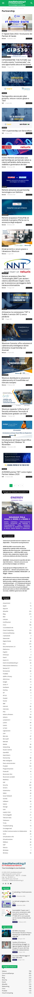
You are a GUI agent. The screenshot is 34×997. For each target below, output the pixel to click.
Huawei (5, 698)
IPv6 (4, 712)
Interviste (6, 709)
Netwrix (4, 38)
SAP (4, 782)
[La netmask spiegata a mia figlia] (6, 903)
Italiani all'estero (8, 714)
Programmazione (8, 769)
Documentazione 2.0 (9, 646)
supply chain (7, 812)
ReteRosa (6, 779)
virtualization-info (8, 836)
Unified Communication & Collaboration (15, 831)
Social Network (7, 796)
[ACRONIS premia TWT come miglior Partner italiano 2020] (17, 461)
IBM (4, 703)
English (5, 652)
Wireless (5, 853)
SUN (4, 809)
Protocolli (6, 771)
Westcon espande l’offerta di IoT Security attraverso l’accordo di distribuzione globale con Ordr (15, 411)
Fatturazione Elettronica (10, 665)
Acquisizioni (5, 214)
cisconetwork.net (8, 627)
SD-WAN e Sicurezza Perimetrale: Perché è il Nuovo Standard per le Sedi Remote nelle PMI (21, 933)
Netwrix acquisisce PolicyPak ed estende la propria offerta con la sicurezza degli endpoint (15, 220)
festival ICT (6, 668)
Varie (4, 834)
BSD (4, 617)
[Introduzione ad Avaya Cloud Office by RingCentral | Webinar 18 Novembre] (17, 429)
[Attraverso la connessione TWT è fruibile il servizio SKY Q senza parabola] (17, 301)
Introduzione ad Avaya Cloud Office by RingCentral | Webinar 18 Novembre (16, 442)
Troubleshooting (8, 826)
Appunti (5, 608)
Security (5, 785)
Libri (4, 733)
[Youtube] (10, 883)
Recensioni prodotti (9, 777)
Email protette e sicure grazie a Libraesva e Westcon (15, 250)
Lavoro (5, 722)
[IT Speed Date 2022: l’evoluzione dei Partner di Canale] (17, 23)
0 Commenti (29, 38)
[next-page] (22, 485)
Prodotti (5, 766)
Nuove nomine (7, 750)
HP (4, 693)
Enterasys (6, 655)
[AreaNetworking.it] (17, 3)
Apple (4, 606)
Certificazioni (7, 622)
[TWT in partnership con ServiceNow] (17, 118)
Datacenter (6, 638)
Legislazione (6, 731)
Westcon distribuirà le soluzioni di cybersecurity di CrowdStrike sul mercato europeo (16, 380)
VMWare (5, 842)
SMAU (5, 793)
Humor (5, 701)
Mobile (5, 744)
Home (3, 8)
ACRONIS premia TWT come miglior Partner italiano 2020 (17, 473)
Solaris (5, 804)
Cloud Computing (6, 57)
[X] (8, 883)
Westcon (4, 253)
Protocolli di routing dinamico (20, 542)
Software (5, 801)
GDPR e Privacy (7, 676)
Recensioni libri (7, 774)
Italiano (4, 340)
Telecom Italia (7, 817)
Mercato (5, 736)
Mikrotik (5, 741)
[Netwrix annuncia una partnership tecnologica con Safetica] (17, 180)
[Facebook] (3, 883)
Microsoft (6, 739)
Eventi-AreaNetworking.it (10, 663)
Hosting (5, 690)
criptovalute (6, 636)
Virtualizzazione (8, 839)
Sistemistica (6, 790)
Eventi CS (6, 660)
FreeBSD (5, 674)
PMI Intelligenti (7, 760)
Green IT (5, 684)
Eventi (5, 657)
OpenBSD (6, 752)
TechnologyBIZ (7, 815)
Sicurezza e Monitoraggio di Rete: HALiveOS (21, 956)
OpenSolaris (6, 755)
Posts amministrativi (9, 763)
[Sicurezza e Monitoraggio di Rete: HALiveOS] (6, 958)
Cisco (4, 625)
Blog (4, 614)
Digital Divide (7, 641)
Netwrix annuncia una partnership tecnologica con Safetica (15, 191)
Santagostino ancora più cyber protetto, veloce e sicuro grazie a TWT (15, 98)
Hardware (6, 687)
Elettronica (6, 649)
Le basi (5, 728)
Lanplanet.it (6, 720)
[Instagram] (5, 883)
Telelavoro (6, 820)
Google (5, 682)
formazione (6, 671)
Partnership (5, 246)
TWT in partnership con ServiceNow (17, 131)
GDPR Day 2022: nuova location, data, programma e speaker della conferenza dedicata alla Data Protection (15, 554)
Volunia (5, 847)
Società (5, 798)
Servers (5, 788)
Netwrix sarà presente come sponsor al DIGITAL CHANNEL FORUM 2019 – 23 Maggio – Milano (16, 571)
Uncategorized (7, 828)
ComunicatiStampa (11, 8)
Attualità (4, 30)
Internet (5, 706)
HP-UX (5, 695)
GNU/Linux (6, 679)
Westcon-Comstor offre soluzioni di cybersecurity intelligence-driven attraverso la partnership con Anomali (17, 346)
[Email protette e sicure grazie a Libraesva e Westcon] (17, 238)
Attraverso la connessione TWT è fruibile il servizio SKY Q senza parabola (16, 314)
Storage (5, 807)
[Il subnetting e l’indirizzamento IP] (6, 894)
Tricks (4, 823)
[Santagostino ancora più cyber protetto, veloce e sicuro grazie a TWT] (17, 83)
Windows (5, 850)
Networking (6, 747)
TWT (3, 103)
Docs (4, 644)
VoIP (4, 845)
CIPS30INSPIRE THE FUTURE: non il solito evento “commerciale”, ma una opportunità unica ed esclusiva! (16, 62)
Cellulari (5, 619)
